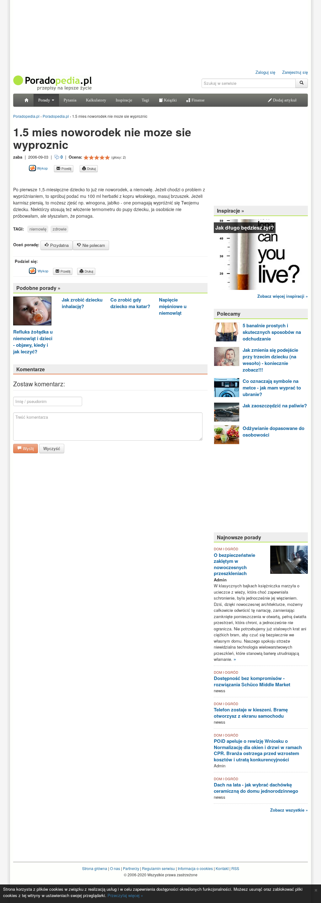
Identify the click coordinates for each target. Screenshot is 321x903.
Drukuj (91, 168)
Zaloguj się (265, 72)
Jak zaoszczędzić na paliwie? (275, 405)
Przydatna (59, 245)
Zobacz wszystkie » (289, 810)
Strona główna (94, 868)
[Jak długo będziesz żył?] (261, 254)
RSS (235, 868)
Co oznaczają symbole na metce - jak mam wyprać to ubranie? (272, 388)
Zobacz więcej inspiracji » (282, 296)
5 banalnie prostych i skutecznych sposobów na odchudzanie (272, 332)
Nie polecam (93, 245)
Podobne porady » (38, 287)
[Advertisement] (86, 179)
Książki (170, 100)
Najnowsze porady (239, 537)
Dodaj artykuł (284, 100)
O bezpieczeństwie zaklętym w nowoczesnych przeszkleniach (234, 564)
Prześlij (66, 168)
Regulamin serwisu (158, 868)
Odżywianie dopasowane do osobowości (273, 431)
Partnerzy (131, 868)
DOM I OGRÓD (226, 548)
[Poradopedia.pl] (52, 82)
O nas (115, 868)
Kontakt (222, 868)
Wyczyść (51, 448)
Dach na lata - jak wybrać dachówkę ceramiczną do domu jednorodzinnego (256, 787)
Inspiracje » (230, 210)
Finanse (198, 100)
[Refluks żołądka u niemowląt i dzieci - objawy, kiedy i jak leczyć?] (32, 311)
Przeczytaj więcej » (125, 895)
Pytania (70, 100)
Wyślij (28, 448)
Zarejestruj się (295, 72)
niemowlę (37, 229)
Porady (44, 100)
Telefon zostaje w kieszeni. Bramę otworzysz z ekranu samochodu (251, 712)
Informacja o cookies (195, 868)
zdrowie (59, 229)
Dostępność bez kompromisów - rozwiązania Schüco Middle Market (252, 681)
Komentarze (30, 369)
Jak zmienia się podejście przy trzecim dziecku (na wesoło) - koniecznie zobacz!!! (270, 359)
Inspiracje (124, 100)
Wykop (42, 168)
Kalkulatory (96, 100)
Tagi (145, 100)
